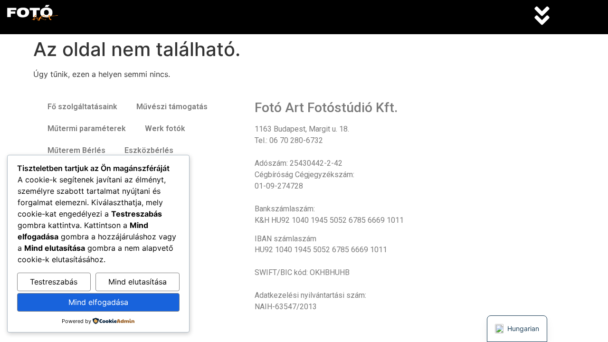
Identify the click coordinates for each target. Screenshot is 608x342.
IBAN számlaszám (285, 239)
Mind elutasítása (137, 281)
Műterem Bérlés (76, 150)
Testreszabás (53, 281)
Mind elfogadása (98, 302)
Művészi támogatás (172, 106)
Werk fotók (165, 128)
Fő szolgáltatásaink (82, 106)
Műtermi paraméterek (87, 128)
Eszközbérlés (148, 150)
